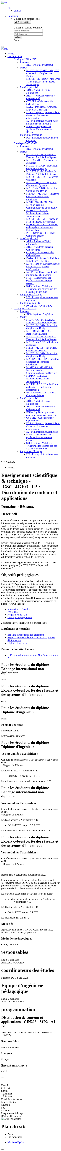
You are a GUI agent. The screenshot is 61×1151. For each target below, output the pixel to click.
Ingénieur (24, 62)
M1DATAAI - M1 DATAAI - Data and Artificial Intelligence (41, 156)
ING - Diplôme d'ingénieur (39, 64)
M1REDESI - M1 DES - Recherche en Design (38, 332)
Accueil (11, 53)
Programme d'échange (31, 135)
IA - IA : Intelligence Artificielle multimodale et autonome (42, 122)
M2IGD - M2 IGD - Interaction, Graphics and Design (42, 189)
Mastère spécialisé (29, 87)
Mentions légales (16, 1142)
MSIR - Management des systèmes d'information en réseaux (39, 280)
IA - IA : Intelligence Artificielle (42, 431)
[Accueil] (4, 2)
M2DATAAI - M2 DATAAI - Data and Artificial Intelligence (41, 172)
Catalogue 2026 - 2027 (25, 59)
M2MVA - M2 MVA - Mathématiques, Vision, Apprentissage (38, 213)
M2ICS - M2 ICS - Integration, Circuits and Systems (41, 184)
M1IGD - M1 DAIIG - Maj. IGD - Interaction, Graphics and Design (42, 73)
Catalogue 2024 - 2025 (25, 308)
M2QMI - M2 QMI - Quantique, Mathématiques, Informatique (42, 220)
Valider (18, 37)
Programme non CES (30, 303)
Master (23, 67)
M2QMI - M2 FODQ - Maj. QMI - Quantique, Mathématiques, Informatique (43, 82)
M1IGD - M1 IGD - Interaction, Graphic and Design (42, 326)
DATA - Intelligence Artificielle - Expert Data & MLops (42, 108)
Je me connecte (22, 22)
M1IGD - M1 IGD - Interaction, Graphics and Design (42, 167)
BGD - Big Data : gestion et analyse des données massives (41, 413)
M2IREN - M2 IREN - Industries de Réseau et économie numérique (42, 196)
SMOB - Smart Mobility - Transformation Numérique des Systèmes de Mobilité (41, 289)
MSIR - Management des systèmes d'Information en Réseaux (39, 129)
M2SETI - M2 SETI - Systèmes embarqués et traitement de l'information (42, 227)
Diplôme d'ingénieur (18, 643)
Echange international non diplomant (26, 634)
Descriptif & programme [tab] (20, 617)
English (17, 10)
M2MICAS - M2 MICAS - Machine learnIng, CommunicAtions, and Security (41, 205)
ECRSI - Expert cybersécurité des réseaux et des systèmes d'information (43, 115)
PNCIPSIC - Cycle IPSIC (39, 305)
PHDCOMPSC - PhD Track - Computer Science (41, 234)
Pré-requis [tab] (13, 612)
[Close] (2, 1077)
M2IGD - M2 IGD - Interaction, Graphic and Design (42, 354)
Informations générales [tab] (19, 609)
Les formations (15, 56)
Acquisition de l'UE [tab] (17, 614)
